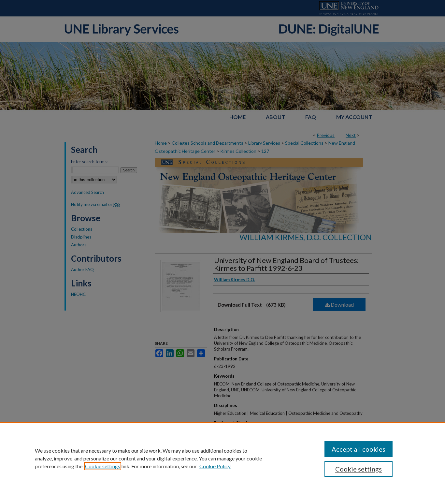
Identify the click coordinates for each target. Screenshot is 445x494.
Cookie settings (102, 466)
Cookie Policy (215, 466)
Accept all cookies (358, 449)
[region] (222, 458)
